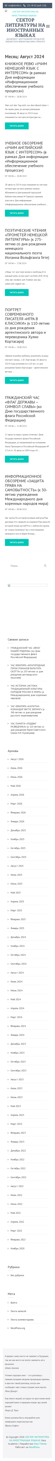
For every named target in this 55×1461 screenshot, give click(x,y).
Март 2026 (16, 803)
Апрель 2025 (17, 901)
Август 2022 (17, 1186)
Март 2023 (16, 1124)
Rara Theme (40, 1443)
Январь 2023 (17, 1141)
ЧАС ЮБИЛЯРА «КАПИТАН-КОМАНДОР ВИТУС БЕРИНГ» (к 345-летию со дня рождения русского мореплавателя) (28, 711)
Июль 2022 (16, 1195)
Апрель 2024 (17, 1008)
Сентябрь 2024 (18, 963)
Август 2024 (17, 972)
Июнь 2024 (16, 990)
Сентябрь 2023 (18, 1070)
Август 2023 (17, 1079)
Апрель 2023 (17, 1115)
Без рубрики (17, 1275)
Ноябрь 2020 (17, 1248)
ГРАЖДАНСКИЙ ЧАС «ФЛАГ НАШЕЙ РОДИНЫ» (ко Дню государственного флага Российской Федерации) (25, 652)
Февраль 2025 (18, 919)
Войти (14, 1302)
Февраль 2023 (18, 1132)
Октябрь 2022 (18, 1168)
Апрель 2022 (17, 1221)
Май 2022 (16, 1212)
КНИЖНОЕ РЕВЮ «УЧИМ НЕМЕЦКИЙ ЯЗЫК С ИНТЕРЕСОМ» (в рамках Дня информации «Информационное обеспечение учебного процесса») (26, 77)
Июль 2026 (16, 768)
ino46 (11, 96)
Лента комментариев (22, 1319)
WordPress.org (18, 1328)
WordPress (34, 1447)
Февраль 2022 (18, 1239)
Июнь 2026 (16, 777)
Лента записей (18, 1311)
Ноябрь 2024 (17, 946)
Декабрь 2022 (18, 1150)
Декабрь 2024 (18, 937)
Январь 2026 (17, 821)
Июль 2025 (16, 874)
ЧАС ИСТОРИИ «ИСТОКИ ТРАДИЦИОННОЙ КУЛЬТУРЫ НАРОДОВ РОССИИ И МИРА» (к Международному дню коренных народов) (29, 692)
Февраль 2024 (18, 1026)
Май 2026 (16, 785)
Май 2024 (16, 999)
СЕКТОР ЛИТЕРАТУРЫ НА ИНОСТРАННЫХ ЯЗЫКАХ (25, 27)
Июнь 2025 (16, 883)
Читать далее (17, 126)
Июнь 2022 (16, 1204)
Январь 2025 (17, 928)
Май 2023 (16, 1106)
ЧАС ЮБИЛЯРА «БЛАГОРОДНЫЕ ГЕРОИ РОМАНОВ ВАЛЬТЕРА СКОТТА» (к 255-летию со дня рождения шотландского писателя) (28, 671)
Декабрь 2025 (18, 830)
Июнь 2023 (16, 1097)
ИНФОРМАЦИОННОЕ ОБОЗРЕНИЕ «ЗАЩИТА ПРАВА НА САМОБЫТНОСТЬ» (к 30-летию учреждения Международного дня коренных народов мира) (26, 490)
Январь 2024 (17, 1035)
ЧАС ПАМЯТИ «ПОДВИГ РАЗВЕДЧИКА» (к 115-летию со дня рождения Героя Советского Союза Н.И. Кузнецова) (28, 728)
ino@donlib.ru (14, 5)
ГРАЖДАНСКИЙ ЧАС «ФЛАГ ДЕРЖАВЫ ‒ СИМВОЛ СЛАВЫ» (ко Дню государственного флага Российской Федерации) (24, 408)
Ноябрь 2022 (17, 1159)
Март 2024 (16, 1017)
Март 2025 (16, 910)
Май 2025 (16, 892)
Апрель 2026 (17, 794)
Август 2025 (17, 866)
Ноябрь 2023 (17, 1052)
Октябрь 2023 (18, 1061)
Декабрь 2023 (18, 1043)
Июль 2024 (16, 981)
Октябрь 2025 (18, 848)
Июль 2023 (16, 1088)
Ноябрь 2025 (17, 839)
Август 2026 (17, 759)
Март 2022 (16, 1230)
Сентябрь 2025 (18, 857)
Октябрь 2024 (18, 954)
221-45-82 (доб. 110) (36, 5)
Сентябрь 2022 (18, 1177)
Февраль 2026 (18, 812)
